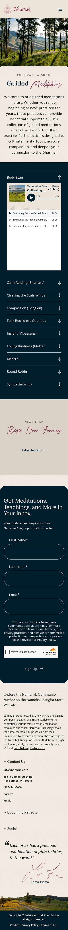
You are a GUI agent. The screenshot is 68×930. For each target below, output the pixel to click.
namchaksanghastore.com (29, 748)
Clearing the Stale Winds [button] (26, 295)
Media (7, 800)
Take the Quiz (31, 450)
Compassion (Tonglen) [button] (24, 308)
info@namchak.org (16, 770)
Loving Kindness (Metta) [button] (25, 346)
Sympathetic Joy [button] (19, 384)
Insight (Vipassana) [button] (21, 333)
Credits (14, 925)
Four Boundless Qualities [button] (26, 321)
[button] (60, 9)
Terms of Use (49, 925)
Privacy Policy (46, 640)
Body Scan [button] (15, 177)
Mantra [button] (12, 359)
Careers (8, 794)
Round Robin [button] (17, 371)
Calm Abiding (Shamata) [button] (25, 282)
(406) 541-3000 (13, 787)
